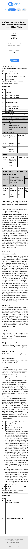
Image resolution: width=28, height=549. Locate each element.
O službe (4, 10)
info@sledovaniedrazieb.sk (13, 542)
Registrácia (12, 10)
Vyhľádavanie (23, 10)
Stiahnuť (15, 60)
